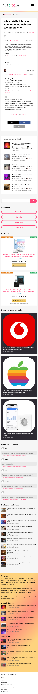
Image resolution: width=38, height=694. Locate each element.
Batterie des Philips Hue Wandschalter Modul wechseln (21, 508)
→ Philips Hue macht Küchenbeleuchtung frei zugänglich (13, 455)
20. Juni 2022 (22, 55)
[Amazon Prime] (19, 258)
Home (2, 677)
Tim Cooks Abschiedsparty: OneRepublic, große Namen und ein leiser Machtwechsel (17, 391)
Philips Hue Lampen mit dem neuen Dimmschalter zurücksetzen (19, 527)
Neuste (15, 64)
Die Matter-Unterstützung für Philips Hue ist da (18, 563)
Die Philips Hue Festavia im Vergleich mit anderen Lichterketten (19, 551)
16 (9, 40)
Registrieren (19, 227)
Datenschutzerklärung (6, 684)
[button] (13, 122)
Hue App (31, 32)
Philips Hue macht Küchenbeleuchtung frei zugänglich (20, 611)
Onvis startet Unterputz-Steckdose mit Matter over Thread (18, 434)
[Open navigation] (32, 5)
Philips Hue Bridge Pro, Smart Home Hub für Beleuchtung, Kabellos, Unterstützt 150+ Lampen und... (19, 290)
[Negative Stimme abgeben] (33, 71)
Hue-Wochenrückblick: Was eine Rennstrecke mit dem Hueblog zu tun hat (20, 624)
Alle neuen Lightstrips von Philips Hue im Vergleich (19, 538)
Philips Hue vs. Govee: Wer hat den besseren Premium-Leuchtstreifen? (21, 658)
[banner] (10, 5)
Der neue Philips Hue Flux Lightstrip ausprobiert (19, 663)
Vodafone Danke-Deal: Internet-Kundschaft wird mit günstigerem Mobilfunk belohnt (18, 348)
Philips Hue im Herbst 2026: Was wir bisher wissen (19, 629)
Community (7, 15)
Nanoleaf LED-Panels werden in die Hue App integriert (20, 617)
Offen (5, 64)
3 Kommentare (17, 180)
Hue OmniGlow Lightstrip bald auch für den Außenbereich (21, 605)
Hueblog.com (5, 598)
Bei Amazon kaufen (20, 265)
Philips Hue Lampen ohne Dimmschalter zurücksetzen (20, 557)
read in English (15, 150)
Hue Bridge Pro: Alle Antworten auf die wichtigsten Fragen (21, 514)
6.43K (10, 74)
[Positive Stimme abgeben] (28, 71)
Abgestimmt (10, 64)
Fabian (30, 158)
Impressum (4, 689)
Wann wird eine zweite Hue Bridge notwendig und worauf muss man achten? (21, 545)
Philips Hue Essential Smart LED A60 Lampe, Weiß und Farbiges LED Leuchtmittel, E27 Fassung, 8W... (19, 255)
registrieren (14, 114)
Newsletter (19, 212)
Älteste (19, 64)
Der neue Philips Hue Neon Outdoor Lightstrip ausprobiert (21, 651)
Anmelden (19, 222)
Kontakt (19, 217)
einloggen (24, 114)
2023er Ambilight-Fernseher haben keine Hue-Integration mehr (21, 521)
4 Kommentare (17, 170)
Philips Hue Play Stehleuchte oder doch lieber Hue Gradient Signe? (19, 640)
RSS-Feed (4, 682)
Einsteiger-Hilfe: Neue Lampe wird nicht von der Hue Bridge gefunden (20, 533)
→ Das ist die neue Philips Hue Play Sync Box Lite (12, 477)
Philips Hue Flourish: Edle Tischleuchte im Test (18, 645)
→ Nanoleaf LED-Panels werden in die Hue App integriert (13, 499)
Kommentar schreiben (24, 148)
